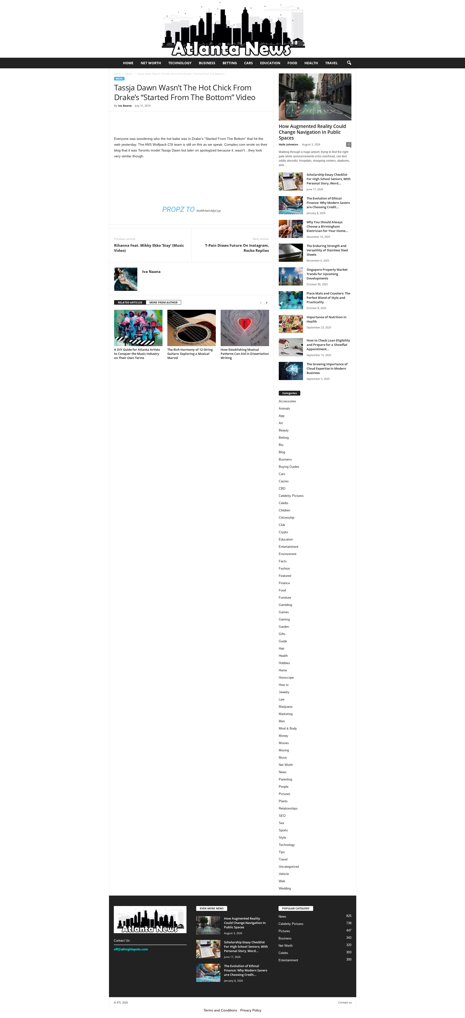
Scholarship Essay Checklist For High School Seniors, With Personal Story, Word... (328, 178)
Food (292, 63)
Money (283, 736)
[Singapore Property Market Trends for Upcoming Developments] (291, 276)
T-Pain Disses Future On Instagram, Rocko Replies (237, 248)
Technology (180, 63)
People (283, 786)
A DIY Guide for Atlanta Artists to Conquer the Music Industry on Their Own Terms (137, 353)
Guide (283, 641)
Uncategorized (289, 866)
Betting (230, 63)
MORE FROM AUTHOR (163, 302)
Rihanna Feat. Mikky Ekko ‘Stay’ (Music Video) (149, 248)
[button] (349, 63)
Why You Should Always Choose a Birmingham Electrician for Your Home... (327, 226)
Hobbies (284, 663)
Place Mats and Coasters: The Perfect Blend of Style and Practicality (328, 297)
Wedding (285, 888)
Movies (284, 743)
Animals (284, 408)
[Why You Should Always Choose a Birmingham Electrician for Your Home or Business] (291, 229)
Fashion (284, 568)
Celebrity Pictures (291, 496)
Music (128, 73)
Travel (331, 63)
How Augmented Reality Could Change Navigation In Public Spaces (312, 132)
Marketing (286, 714)
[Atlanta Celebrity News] (232, 29)
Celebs (283, 503)
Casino (283, 481)
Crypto (283, 532)
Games (284, 612)
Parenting (285, 779)
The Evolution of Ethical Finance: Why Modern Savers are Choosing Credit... (328, 202)
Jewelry (284, 692)
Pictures (284, 794)
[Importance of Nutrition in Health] (291, 324)
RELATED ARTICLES (130, 302)
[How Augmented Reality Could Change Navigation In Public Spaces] (315, 96)
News (283, 772)
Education (270, 63)
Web (282, 881)
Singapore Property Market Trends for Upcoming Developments (327, 273)
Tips (282, 852)
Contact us (345, 1002)
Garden (284, 626)
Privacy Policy (250, 1010)
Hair (281, 648)
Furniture (285, 597)
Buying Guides (289, 467)
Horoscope (286, 677)
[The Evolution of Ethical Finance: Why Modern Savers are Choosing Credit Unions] (291, 205)
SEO (282, 816)
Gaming (284, 619)
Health (311, 63)
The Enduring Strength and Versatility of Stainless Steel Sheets (327, 250)
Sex (281, 823)
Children (284, 510)
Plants (283, 801)
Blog (282, 452)
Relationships (288, 808)
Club (282, 525)
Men (282, 721)
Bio (281, 445)
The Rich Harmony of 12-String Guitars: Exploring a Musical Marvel (190, 353)
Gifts (282, 634)
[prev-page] (260, 302)
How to (283, 685)
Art (281, 423)
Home (128, 63)
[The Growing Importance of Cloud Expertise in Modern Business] (291, 371)
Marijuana (285, 706)
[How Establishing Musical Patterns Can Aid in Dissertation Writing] (245, 328)
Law (281, 699)
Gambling (285, 605)
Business (207, 63)
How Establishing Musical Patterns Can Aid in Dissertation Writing (245, 353)
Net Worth (151, 63)
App (281, 416)
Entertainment (288, 547)
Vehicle (284, 874)
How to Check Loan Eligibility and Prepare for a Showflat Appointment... (328, 344)
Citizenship (286, 517)
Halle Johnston (288, 144)
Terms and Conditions (220, 1010)
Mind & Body (288, 728)
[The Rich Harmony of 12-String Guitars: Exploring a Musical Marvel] (191, 328)
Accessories (287, 401)
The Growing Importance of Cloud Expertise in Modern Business (327, 368)
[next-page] (266, 302)
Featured (285, 576)
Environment (287, 554)
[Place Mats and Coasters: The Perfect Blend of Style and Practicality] (291, 300)
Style (282, 837)
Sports (283, 830)
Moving (284, 750)
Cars (248, 63)
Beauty (284, 430)
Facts (283, 561)
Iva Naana (125, 105)
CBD (282, 488)
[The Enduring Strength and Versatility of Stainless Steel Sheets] (291, 253)
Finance (284, 583)
